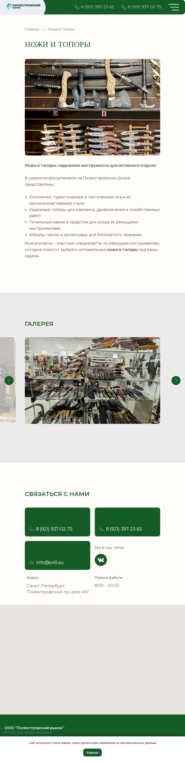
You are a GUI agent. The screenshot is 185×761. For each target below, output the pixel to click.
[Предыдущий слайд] (9, 380)
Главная (32, 29)
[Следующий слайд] (175, 380)
